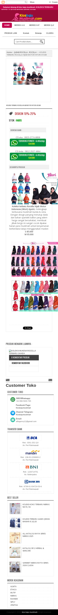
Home (9, 52)
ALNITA (13, 586)
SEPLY (12, 602)
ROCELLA (33, 52)
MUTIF (13, 592)
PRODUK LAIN (10, 33)
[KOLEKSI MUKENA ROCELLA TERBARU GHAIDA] (24, 352)
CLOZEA (50, 33)
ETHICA (13, 589)
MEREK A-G (19, 25)
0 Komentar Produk (20, 357)
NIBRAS (13, 595)
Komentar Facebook (20, 363)
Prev (8, 380)
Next (50, 380)
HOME (7, 25)
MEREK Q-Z (49, 25)
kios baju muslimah (29, 612)
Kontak (26, 33)
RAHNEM (14, 599)
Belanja (38, 33)
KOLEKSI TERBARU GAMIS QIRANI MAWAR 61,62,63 (36, 520)
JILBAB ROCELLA (21, 52)
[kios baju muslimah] (27, 17)
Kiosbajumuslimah (23, 408)
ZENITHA (14, 605)
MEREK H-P (34, 25)
